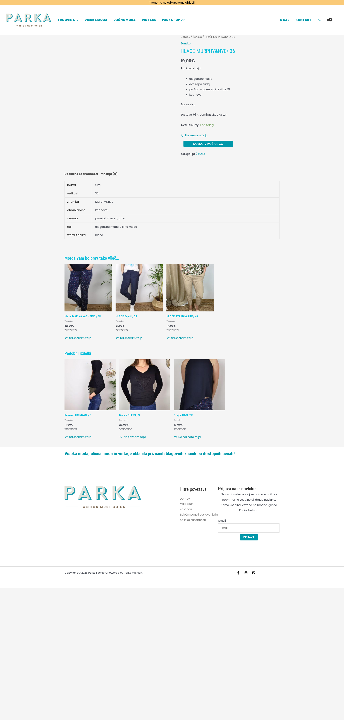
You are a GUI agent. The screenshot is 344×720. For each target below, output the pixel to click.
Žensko (197, 37)
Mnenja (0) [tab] (109, 174)
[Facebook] (238, 572)
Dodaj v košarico (208, 143)
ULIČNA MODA (124, 20)
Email (222, 521)
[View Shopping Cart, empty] (328, 19)
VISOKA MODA (96, 20)
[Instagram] (246, 572)
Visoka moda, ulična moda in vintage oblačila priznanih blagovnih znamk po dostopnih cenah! (149, 453)
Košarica (186, 509)
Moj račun (187, 504)
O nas (285, 20)
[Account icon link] (336, 20)
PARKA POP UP (173, 20)
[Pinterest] (253, 572)
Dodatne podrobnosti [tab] (81, 174)
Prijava (249, 537)
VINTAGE (149, 20)
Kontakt (303, 20)
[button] (319, 20)
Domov (185, 37)
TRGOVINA (66, 20)
